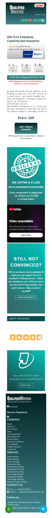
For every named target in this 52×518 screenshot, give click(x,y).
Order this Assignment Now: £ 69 (26, 77)
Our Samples (12, 444)
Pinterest (37, 502)
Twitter (30, 502)
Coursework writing (15, 472)
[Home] (17, 11)
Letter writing (12, 456)
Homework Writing (15, 477)
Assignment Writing (15, 469)
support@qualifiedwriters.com (31, 492)
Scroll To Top (13, 505)
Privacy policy (12, 439)
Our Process (12, 429)
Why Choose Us (13, 436)
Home (9, 424)
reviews (29, 344)
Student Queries (14, 446)
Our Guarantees (14, 434)
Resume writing (13, 464)
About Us (11, 426)
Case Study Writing (15, 474)
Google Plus (13, 502)
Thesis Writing (13, 461)
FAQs (9, 431)
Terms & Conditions (15, 441)
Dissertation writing (15, 466)
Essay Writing (12, 459)
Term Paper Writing (15, 479)
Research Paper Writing (17, 482)
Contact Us (11, 449)
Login (43, 14)
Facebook (22, 502)
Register (37, 14)
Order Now (26, 385)
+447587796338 (23, 489)
